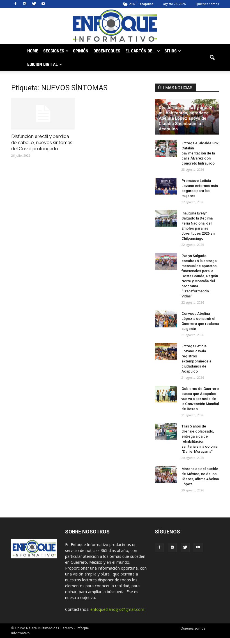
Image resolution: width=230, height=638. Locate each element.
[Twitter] (34, 4)
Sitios (170, 51)
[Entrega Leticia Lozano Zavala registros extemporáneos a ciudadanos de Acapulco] (166, 351)
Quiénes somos (207, 4)
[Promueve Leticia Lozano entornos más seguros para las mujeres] (166, 186)
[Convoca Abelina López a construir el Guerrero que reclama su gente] (166, 319)
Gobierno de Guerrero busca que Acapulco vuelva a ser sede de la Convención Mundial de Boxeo (200, 399)
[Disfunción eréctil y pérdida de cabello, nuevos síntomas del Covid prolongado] (43, 114)
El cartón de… (140, 51)
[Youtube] (43, 4)
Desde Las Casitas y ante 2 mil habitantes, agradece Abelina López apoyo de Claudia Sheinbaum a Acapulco (185, 118)
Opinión (80, 51)
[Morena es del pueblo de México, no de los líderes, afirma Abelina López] (166, 474)
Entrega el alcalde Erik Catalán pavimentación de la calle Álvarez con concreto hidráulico (200, 153)
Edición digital (42, 64)
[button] (212, 57)
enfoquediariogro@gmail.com (117, 609)
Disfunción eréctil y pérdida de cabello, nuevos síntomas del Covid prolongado (41, 142)
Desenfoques (106, 51)
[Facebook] (15, 4)
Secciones (53, 51)
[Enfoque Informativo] (115, 26)
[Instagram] (24, 4)
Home (32, 51)
